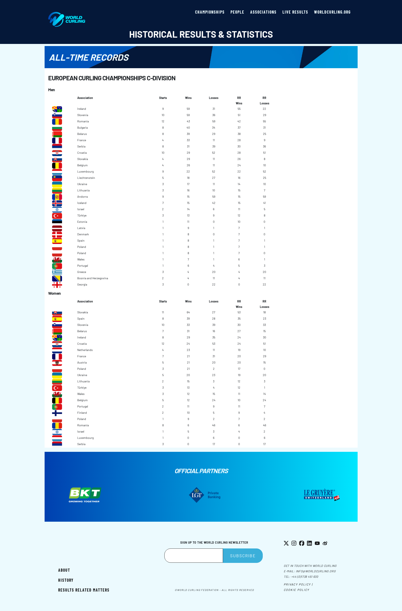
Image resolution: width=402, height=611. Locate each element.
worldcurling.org (332, 11)
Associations (263, 11)
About (64, 570)
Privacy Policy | (298, 584)
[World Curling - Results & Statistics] (66, 14)
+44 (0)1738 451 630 (304, 576)
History (65, 580)
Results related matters (84, 589)
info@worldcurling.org (316, 571)
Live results (295, 11)
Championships (210, 11)
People (237, 11)
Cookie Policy (296, 590)
